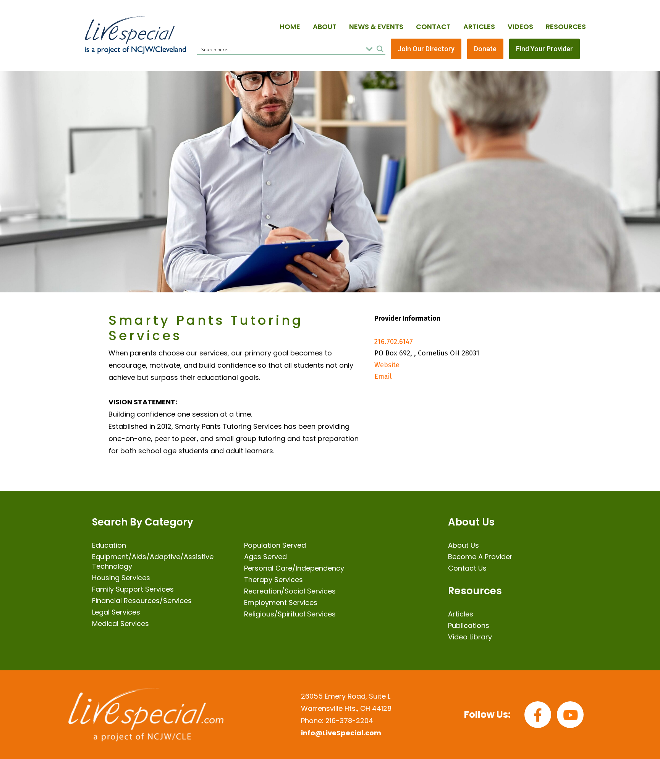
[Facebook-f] (537, 714)
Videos (520, 26)
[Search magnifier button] (380, 49)
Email (383, 376)
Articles (479, 26)
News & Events (376, 26)
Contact (433, 26)
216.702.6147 (393, 341)
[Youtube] (570, 714)
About (324, 26)
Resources (566, 26)
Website (387, 365)
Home (290, 26)
